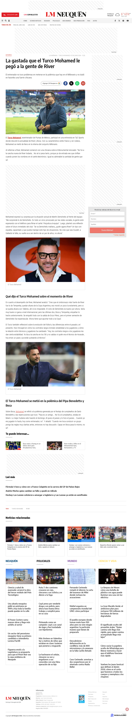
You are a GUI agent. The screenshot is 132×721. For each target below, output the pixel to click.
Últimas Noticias (35, 20)
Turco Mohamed (64, 55)
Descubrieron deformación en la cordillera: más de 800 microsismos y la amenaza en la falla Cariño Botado (81, 645)
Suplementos (91, 703)
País (88, 20)
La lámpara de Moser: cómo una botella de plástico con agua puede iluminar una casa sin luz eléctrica (111, 592)
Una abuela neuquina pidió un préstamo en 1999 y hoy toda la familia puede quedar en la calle (19, 607)
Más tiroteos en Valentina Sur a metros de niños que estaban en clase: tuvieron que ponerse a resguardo (50, 642)
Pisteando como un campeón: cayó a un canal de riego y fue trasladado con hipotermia (50, 626)
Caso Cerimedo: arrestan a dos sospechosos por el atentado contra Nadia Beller (81, 663)
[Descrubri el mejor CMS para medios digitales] (118, 717)
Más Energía (67, 20)
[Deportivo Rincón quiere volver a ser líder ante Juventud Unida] (112, 534)
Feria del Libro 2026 (19, 25)
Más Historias (42, 25)
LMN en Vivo (31, 25)
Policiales (56, 20)
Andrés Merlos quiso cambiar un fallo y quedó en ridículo (31, 491)
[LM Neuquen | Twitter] (119, 21)
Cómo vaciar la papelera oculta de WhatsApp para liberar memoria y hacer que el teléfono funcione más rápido (112, 650)
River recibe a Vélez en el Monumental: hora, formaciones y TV (72, 446)
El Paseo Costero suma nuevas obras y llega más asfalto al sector (19, 622)
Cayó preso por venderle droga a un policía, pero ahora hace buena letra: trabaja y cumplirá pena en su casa (49, 608)
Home (25, 20)
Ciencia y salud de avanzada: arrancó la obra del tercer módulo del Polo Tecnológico (19, 591)
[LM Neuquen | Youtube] (127, 21)
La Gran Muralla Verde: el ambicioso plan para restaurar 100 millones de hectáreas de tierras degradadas (112, 611)
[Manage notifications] (127, 709)
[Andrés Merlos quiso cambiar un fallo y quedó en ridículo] (50, 534)
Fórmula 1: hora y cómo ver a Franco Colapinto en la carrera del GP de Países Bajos (43, 486)
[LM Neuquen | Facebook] (115, 21)
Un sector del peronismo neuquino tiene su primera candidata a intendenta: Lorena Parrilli (19, 637)
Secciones (105, 701)
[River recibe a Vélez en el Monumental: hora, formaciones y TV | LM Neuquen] (54, 445)
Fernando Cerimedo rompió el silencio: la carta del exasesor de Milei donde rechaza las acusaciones (81, 592)
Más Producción (79, 20)
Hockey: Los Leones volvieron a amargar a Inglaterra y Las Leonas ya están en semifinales (46, 495)
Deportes (9, 55)
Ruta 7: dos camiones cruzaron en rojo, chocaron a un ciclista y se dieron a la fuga (50, 591)
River (28, 508)
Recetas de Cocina (55, 25)
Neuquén (47, 20)
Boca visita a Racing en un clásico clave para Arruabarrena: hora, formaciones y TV (31, 447)
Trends (90, 701)
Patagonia (90, 696)
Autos (95, 20)
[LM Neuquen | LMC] (31, 15)
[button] (2, 20)
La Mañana (53, 55)
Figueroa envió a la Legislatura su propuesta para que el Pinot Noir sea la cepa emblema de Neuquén (19, 654)
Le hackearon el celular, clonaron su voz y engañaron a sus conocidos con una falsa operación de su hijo (49, 659)
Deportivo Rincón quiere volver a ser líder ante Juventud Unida (112, 546)
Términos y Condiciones (93, 705)
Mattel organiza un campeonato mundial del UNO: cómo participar (81, 608)
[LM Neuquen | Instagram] (123, 21)
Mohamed (20, 411)
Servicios (105, 703)
